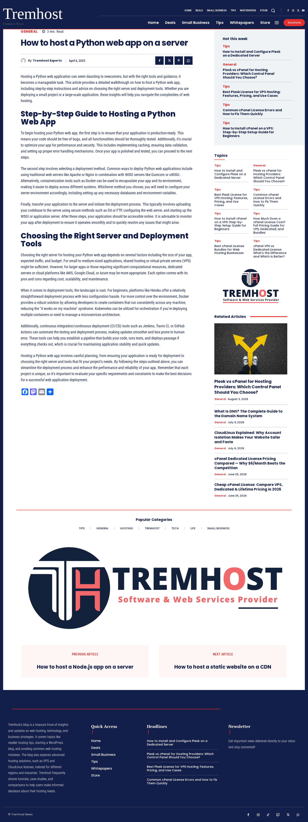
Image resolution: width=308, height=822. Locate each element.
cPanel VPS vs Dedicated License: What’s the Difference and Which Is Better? (269, 251)
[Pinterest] (179, 60)
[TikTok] (268, 815)
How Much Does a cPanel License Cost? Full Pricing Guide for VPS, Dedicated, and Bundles (269, 225)
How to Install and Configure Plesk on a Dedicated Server (251, 53)
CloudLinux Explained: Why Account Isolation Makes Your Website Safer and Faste (247, 437)
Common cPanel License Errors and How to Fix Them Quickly (252, 112)
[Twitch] (278, 815)
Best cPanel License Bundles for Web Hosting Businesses (229, 249)
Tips (226, 46)
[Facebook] (288, 10)
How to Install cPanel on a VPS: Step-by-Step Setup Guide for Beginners (248, 132)
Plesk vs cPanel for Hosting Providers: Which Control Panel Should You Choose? (248, 74)
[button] (273, 10)
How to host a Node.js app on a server (85, 667)
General (29, 31)
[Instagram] (293, 10)
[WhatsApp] (188, 60)
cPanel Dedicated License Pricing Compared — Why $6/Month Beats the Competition (249, 463)
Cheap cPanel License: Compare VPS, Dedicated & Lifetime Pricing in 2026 (248, 487)
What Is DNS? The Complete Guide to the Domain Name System (248, 413)
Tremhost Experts (47, 60)
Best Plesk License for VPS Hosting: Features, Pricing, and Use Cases (252, 94)
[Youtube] (303, 10)
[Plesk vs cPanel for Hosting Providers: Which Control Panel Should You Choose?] (250, 348)
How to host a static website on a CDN (222, 667)
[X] (298, 10)
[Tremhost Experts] (24, 60)
